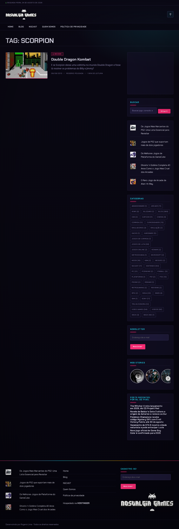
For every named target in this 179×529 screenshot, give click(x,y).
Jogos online (139, 250)
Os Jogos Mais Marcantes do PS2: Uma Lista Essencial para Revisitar (155, 130)
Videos (157, 309)
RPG (135, 293)
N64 (148, 260)
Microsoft (157, 255)
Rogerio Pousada (74, 73)
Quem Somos (49, 27)
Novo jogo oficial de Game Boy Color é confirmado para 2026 (145, 431)
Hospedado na (76, 503)
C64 (135, 217)
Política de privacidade (74, 27)
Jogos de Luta (140, 244)
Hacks (136, 233)
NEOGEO (160, 260)
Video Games (140, 309)
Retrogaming (139, 288)
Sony (146, 298)
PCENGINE (147, 271)
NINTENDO (152, 266)
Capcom (147, 217)
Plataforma (138, 277)
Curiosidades (155, 222)
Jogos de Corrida (141, 239)
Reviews (156, 288)
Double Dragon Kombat (71, 59)
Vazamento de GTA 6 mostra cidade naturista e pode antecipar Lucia (148, 426)
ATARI (135, 211)
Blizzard (148, 211)
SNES (158, 293)
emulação (157, 228)
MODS (136, 260)
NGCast (137, 266)
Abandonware (139, 206)
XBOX (135, 315)
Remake (149, 282)
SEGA (146, 293)
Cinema (161, 217)
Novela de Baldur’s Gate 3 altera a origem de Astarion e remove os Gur (148, 412)
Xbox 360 (148, 315)
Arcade (58, 54)
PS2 (163, 277)
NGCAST (33, 27)
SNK (134, 298)
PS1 (152, 277)
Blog (21, 27)
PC (134, 271)
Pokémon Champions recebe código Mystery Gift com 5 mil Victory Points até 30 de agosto (146, 419)
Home (11, 27)
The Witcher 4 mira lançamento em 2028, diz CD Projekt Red (146, 407)
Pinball (162, 271)
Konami (156, 250)
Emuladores (139, 228)
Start (164, 111)
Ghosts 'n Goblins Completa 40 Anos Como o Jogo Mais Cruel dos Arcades (155, 169)
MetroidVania (139, 255)
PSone (136, 282)
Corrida (137, 222)
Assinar (138, 346)
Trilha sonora (140, 304)
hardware (150, 233)
